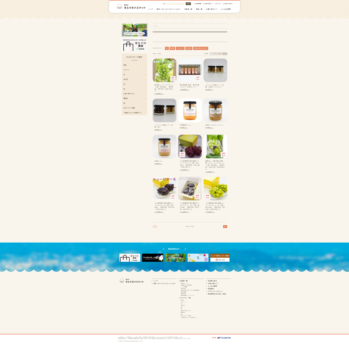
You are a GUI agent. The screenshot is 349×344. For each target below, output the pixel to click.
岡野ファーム (184, 283)
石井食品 (183, 288)
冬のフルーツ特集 (129, 108)
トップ (150, 9)
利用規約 (210, 288)
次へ (225, 226)
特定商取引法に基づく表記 (216, 294)
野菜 (172, 48)
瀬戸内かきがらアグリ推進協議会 (190, 290)
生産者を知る (212, 281)
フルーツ (180, 48)
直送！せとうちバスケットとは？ (169, 9)
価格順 (220, 53)
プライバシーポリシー (215, 291)
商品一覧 (199, 9)
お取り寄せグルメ (200, 48)
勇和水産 (183, 293)
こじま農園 (184, 286)
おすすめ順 (213, 53)
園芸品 (126, 98)
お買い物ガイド (211, 9)
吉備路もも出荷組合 (186, 285)
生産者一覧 (188, 9)
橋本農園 (183, 292)
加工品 (188, 48)
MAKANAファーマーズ (187, 295)
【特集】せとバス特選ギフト (133, 112)
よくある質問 (226, 9)
